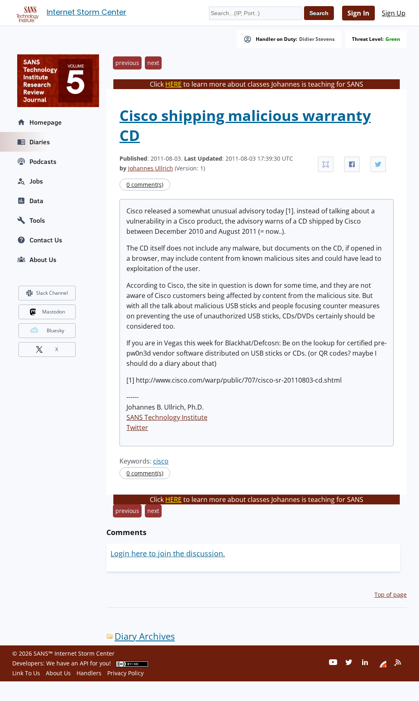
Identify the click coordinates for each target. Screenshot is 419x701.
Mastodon (53, 311)
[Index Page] (26, 13)
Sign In (358, 13)
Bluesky (55, 330)
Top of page (390, 594)
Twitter (137, 427)
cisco (161, 461)
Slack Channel (52, 292)
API (84, 663)
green (392, 39)
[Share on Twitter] (378, 164)
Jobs (36, 181)
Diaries (39, 141)
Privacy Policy (125, 673)
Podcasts (42, 161)
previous (127, 63)
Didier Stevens (317, 39)
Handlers (89, 673)
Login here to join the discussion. (167, 553)
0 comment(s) (144, 184)
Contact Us (45, 239)
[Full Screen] (325, 164)
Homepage (45, 122)
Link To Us (26, 673)
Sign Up (393, 13)
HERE (173, 84)
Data (36, 200)
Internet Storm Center (86, 12)
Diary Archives (145, 636)
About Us (42, 259)
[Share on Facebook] (352, 164)
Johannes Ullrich (150, 168)
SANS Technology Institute (166, 417)
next (153, 63)
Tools (37, 220)
